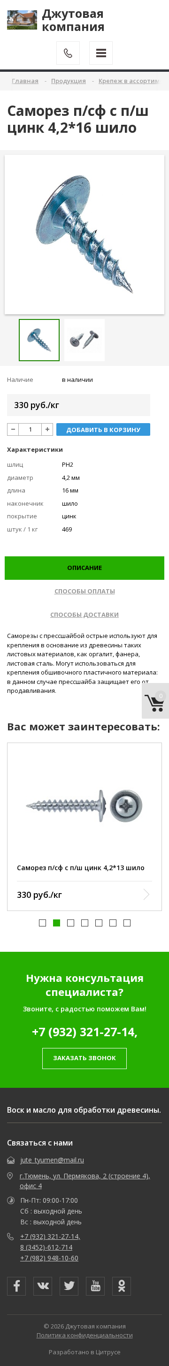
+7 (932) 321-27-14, (85, 1032)
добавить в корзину (103, 429)
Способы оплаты (84, 591)
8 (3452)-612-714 (46, 1247)
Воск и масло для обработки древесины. (84, 1110)
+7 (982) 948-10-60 (49, 1257)
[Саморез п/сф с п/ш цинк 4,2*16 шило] (84, 234)
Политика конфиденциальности (85, 1335)
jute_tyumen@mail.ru (52, 1159)
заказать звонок (84, 1058)
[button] (42, 922)
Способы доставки (84, 614)
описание (84, 567)
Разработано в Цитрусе (85, 1352)
